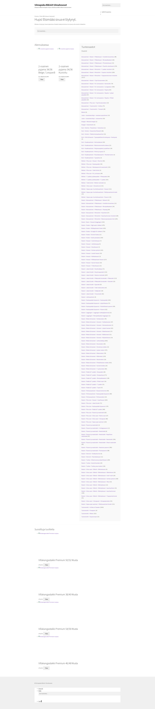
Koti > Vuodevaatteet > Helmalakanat (91, 142)
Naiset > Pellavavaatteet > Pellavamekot (92, 397)
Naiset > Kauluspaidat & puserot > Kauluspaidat (94, 300)
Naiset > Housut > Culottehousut (90, 241)
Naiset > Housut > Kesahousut (89, 247)
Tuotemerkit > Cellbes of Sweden (90, 507)
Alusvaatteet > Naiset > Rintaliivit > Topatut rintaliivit (96, 72)
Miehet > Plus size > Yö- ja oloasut (90, 173)
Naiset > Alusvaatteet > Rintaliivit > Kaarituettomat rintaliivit (98, 216)
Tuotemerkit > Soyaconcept (89, 516)
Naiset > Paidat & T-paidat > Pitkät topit (92, 381)
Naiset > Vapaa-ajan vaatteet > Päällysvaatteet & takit (96, 504)
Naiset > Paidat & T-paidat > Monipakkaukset (93, 378)
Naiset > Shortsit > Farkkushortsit (90, 453)
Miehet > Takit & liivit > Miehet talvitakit (92, 183)
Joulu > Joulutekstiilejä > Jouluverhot (91, 118)
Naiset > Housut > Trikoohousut (90, 266)
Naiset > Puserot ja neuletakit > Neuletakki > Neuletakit (96, 439)
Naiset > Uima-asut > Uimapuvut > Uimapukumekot (95, 501)
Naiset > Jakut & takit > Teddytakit (91, 291)
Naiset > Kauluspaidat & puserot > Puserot (93, 309)
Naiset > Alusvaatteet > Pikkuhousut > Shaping (94, 209)
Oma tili (40, 688)
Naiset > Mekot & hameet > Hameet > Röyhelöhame (95, 337)
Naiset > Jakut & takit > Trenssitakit (91, 294)
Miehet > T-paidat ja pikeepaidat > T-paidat (93, 179)
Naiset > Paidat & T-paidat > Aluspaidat (92, 372)
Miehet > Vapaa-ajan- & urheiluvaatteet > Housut (94, 189)
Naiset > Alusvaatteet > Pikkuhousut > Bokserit (94, 200)
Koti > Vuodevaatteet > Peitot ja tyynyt (92, 151)
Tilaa (41, 79)
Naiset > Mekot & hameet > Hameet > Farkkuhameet (95, 322)
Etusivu (37, 16)
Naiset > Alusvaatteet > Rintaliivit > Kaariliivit (94, 212)
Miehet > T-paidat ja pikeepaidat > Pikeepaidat (94, 176)
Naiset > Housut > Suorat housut (90, 263)
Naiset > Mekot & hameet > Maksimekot (92, 353)
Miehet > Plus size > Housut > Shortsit (91, 161)
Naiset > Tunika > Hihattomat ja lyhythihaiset (94, 460)
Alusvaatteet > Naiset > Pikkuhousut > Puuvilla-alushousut (97, 66)
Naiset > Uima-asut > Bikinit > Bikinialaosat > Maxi (95, 482)
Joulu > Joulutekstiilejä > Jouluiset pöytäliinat (94, 115)
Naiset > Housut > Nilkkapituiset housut (92, 259)
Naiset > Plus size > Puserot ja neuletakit (92, 412)
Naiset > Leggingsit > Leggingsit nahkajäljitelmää (95, 312)
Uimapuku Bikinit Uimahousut (51, 5)
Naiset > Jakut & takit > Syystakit (90, 284)
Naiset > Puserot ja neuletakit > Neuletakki (93, 431)
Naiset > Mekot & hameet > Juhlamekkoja (93, 341)
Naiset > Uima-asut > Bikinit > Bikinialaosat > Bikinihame (97, 472)
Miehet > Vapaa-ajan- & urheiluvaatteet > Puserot (95, 197)
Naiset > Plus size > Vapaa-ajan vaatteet (92, 422)
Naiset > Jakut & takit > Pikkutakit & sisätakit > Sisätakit (97, 281)
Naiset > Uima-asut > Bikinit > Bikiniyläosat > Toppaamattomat (99, 496)
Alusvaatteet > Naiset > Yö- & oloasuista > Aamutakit (96, 83)
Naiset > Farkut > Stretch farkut (90, 234)
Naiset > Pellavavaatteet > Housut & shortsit (93, 391)
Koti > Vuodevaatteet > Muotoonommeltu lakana (95, 145)
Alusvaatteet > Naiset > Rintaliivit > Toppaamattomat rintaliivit (99, 75)
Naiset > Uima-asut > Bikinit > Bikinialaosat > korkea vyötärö (98, 479)
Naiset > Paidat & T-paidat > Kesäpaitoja (92, 375)
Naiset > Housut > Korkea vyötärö (90, 250)
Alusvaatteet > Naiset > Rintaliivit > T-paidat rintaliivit (96, 69)
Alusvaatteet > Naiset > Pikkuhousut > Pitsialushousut (96, 63)
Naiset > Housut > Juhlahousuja (90, 244)
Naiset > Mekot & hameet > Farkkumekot (92, 319)
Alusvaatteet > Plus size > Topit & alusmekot (93, 103)
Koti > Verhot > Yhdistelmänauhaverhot (92, 134)
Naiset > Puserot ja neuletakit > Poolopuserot (94, 450)
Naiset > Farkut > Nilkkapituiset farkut (92, 228)
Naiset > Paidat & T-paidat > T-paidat (91, 384)
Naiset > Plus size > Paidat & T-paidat (91, 409)
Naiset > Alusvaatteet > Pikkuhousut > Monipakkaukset (96, 206)
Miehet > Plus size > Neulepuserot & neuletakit (94, 167)
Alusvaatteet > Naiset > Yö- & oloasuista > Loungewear (96, 87)
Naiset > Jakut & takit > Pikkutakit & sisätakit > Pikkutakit (97, 278)
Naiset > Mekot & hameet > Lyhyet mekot (92, 350)
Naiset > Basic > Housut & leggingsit (91, 222)
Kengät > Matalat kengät (88, 121)
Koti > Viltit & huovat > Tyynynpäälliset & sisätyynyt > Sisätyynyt (99, 137)
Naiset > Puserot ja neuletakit (89, 425)
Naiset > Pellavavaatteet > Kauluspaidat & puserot (95, 394)
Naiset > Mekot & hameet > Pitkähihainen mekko (95, 362)
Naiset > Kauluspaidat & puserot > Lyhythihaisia (94, 303)
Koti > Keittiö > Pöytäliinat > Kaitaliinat (92, 128)
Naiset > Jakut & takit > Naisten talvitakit (93, 275)
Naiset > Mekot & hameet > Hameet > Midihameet (95, 334)
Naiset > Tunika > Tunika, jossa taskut (91, 466)
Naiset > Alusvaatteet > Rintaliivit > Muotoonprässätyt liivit (98, 219)
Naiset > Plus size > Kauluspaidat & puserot (93, 406)
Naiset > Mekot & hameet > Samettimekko (93, 365)
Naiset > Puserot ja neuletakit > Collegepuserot (94, 428)
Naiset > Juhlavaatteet (87, 297)
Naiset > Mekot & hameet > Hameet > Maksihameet (95, 331)
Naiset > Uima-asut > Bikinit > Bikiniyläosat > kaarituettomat (98, 491)
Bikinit (83, 112)
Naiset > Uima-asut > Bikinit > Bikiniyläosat (93, 485)
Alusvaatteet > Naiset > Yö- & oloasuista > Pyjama (95, 90)
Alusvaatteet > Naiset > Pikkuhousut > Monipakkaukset (96, 60)
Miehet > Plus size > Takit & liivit (90, 170)
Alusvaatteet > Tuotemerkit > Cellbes (91, 106)
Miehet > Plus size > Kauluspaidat (90, 164)
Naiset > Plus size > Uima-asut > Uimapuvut (93, 419)
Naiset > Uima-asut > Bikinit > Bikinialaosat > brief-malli (97, 475)
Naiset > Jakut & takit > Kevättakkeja (91, 269)
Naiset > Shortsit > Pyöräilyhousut (91, 457)
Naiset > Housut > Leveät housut (90, 253)
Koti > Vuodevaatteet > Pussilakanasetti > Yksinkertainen (97, 155)
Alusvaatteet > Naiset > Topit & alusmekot (93, 80)
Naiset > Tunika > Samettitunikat (90, 463)
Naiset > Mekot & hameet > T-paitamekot (93, 369)
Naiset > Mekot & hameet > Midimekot (92, 356)
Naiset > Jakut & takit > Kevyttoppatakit (92, 272)
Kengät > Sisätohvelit (87, 125)
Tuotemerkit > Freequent (88, 510)
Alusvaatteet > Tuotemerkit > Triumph (92, 109)
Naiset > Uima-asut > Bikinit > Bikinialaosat (93, 469)
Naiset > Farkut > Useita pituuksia (90, 237)
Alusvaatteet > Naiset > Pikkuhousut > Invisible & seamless (97, 57)
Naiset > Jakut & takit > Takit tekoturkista (93, 287)
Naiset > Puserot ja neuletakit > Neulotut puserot (95, 447)
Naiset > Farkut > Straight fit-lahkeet (91, 231)
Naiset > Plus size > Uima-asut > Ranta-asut (93, 415)
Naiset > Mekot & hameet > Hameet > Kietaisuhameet (96, 325)
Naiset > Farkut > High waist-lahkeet (91, 225)
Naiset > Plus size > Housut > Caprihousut (92, 400)
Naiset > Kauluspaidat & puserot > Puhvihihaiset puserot (97, 306)
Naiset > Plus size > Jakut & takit (90, 403)
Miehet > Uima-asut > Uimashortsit (91, 186)
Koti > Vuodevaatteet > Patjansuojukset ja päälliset (95, 148)
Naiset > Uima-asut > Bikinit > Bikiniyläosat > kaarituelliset (97, 488)
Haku (39, 691)
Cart (40, 701)
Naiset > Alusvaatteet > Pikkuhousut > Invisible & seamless (97, 203)
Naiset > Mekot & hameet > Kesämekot (92, 344)
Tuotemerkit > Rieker (87, 513)
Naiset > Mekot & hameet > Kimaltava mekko (93, 347)
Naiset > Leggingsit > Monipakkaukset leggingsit (95, 316)
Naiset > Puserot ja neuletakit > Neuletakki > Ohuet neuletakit (98, 442)
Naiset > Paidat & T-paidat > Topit (90, 387)
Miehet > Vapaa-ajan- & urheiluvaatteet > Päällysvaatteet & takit (99, 192)
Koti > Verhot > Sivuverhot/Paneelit (91, 131)
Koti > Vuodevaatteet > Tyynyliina (90, 158)
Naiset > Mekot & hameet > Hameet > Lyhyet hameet (96, 328)
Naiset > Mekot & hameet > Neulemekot (92, 359)
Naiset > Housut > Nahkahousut (90, 256)
